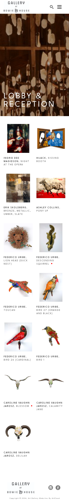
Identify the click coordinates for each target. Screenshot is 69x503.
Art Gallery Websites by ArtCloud (44, 498)
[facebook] (58, 487)
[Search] (52, 7)
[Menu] (59, 7)
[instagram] (50, 487)
